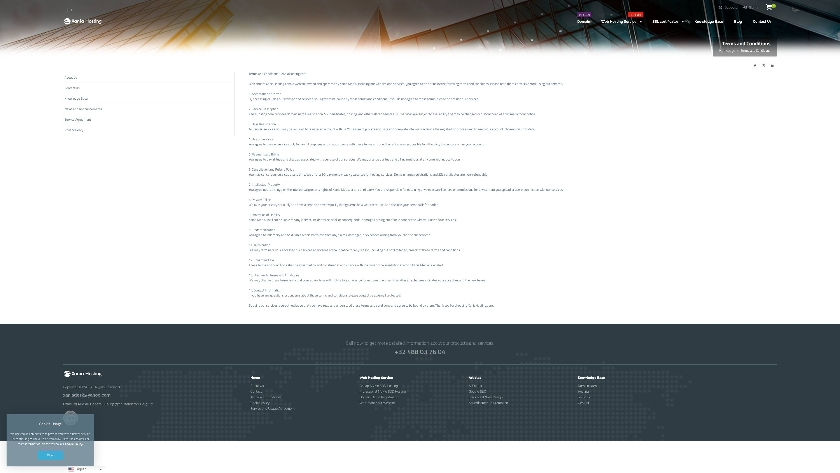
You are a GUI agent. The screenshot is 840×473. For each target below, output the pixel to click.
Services (584, 397)
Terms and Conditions (266, 397)
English (80, 469)
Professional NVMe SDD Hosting (383, 391)
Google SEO (477, 391)
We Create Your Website (377, 403)
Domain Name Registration (379, 397)
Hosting (583, 391)
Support (730, 7)
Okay (50, 455)
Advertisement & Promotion (488, 403)
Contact (256, 391)
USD (68, 9)
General (583, 403)
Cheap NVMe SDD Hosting (379, 386)
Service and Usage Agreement (272, 408)
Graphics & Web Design (486, 397)
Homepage (727, 50)
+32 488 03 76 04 (420, 352)
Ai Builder (475, 386)
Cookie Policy (260, 403)
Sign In (753, 7)
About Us (257, 386)
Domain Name (588, 386)
